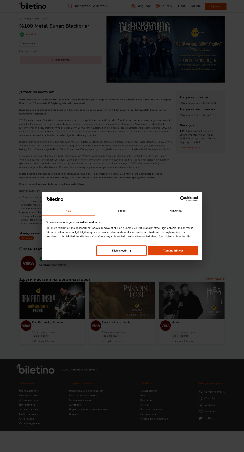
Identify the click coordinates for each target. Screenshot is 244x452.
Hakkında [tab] (175, 210)
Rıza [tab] (68, 210)
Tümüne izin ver (173, 250)
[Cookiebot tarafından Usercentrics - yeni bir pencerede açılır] (182, 199)
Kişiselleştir (119, 250)
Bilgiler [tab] (122, 210)
